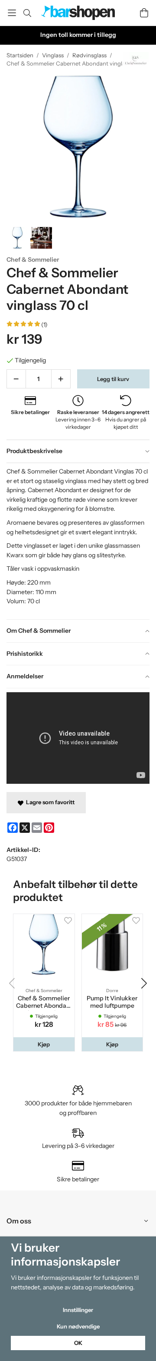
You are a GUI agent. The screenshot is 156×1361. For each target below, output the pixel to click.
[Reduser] (16, 378)
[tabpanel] (78, 541)
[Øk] (61, 378)
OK (78, 1342)
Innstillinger (78, 1309)
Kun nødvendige (78, 1326)
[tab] (78, 451)
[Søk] (27, 13)
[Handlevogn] (144, 12)
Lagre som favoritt (49, 802)
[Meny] (12, 12)
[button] (44, 1044)
